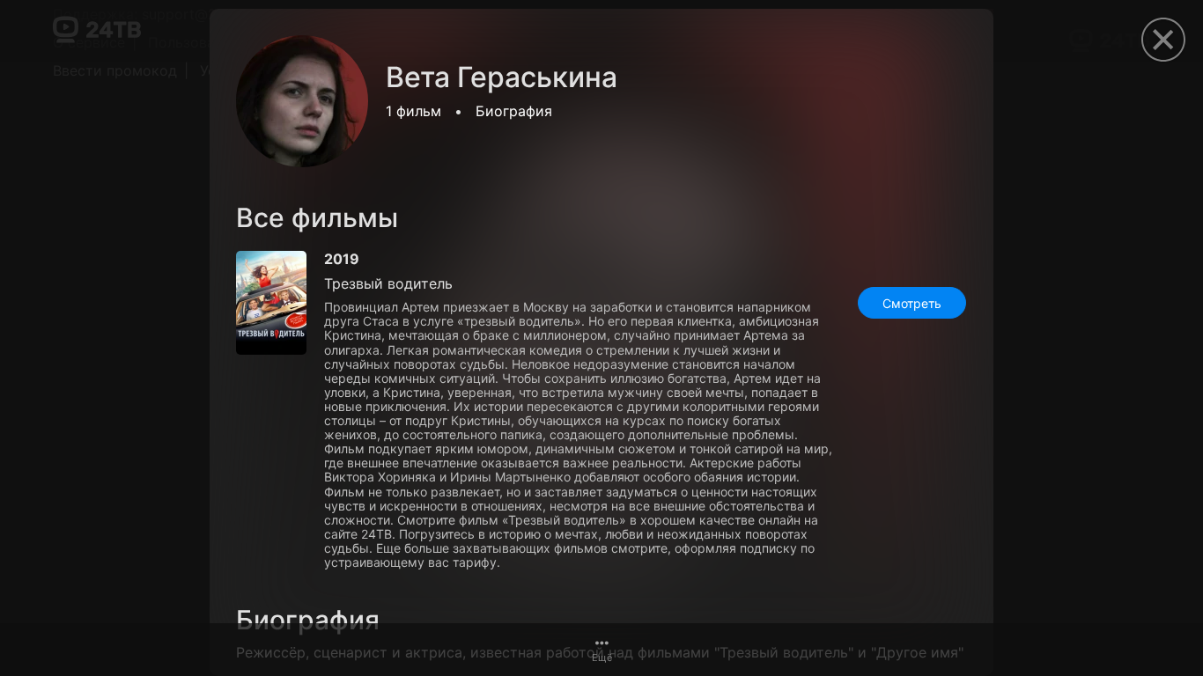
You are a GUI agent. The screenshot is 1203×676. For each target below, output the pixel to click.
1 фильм (413, 111)
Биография (514, 111)
